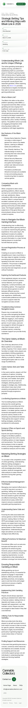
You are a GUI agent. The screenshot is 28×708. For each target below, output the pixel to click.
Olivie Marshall (6, 31)
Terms (15, 703)
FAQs (21, 685)
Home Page (7, 685)
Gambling (11, 13)
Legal (20, 703)
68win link (13, 86)
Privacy (11, 703)
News (7, 13)
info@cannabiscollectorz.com (12, 689)
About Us (5, 703)
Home (2, 13)
